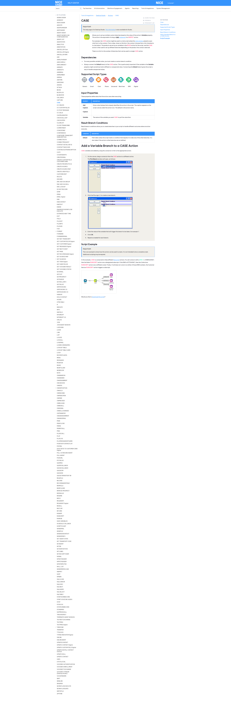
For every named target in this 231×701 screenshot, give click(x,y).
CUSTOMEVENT (62, 174)
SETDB (59, 546)
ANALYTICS (60, 44)
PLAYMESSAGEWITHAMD (64, 441)
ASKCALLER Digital (63, 52)
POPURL (59, 446)
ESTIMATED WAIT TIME (64, 213)
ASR (58, 57)
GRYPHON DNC (61, 287)
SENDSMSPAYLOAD (63, 569)
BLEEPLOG (60, 92)
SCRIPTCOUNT (61, 526)
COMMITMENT (61, 128)
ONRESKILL (60, 406)
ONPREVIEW (61, 400)
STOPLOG (60, 604)
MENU (59, 358)
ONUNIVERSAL (61, 418)
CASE (58, 102)
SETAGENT (60, 544)
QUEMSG (60, 463)
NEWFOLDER (61, 368)
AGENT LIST (60, 39)
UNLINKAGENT (61, 640)
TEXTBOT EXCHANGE (63, 619)
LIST (58, 335)
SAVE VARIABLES (62, 521)
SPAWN (59, 577)
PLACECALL (61, 433)
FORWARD (60, 234)
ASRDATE (60, 67)
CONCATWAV (61, 130)
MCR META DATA (62, 355)
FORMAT (59, 231)
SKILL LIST (60, 566)
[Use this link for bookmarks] (149, 23)
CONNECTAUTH (62, 139)
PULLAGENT (61, 455)
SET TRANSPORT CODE (64, 541)
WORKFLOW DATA (62, 688)
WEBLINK (60, 681)
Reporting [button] (135, 8)
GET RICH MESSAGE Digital (65, 254)
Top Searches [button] (87, 8)
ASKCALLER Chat (62, 49)
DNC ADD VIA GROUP (63, 182)
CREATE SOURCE (62, 166)
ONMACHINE (61, 393)
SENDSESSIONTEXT (63, 534)
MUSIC (59, 365)
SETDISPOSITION (62, 549)
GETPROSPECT (61, 277)
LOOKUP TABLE (62, 347)
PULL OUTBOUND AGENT (64, 453)
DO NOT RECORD (62, 189)
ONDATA (59, 385)
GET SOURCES (61, 259)
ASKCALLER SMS (62, 54)
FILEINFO (60, 224)
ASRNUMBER (61, 75)
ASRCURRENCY (61, 65)
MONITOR (60, 363)
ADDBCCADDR (61, 17)
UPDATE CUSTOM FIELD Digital (66, 647)
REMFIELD (60, 486)
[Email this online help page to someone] (149, 18)
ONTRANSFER (61, 413)
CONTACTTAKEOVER (63, 147)
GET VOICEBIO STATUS (64, 269)
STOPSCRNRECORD (63, 607)
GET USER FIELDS (62, 264)
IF (57, 304)
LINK (58, 332)
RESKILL (59, 506)
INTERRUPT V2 (61, 317)
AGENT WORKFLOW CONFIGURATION (63, 36)
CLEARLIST (60, 123)
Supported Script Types (167, 27)
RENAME (59, 496)
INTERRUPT (60, 315)
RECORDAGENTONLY (63, 483)
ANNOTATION (61, 47)
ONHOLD (60, 390)
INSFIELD (60, 312)
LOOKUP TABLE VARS (63, 350)
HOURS (59, 299)
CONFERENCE (61, 133)
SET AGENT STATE (62, 539)
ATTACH (59, 87)
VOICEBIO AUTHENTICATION (66, 664)
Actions (63, 15)
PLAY (58, 436)
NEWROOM (60, 370)
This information (110, 30)
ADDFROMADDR (62, 28)
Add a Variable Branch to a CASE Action (167, 35)
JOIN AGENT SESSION (63, 325)
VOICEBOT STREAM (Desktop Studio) (63, 672)
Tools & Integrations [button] (147, 8)
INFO (58, 310)
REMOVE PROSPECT (63, 491)
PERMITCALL (61, 428)
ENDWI (59, 207)
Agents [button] (127, 8)
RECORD (59, 480)
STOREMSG (60, 609)
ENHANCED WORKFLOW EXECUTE (64, 210)
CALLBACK (60, 97)
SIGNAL (59, 556)
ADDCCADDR (61, 22)
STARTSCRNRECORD (63, 597)
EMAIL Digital (61, 197)
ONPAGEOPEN (61, 395)
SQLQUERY (60, 589)
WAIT (58, 678)
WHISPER (60, 683)
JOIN (58, 322)
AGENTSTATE (61, 42)
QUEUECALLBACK (62, 468)
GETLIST (59, 274)
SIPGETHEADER (62, 559)
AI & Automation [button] (99, 8)
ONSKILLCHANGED (63, 411)
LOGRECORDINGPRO (63, 345)
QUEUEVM (60, 470)
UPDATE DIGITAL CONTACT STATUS (65, 650)
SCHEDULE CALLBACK (64, 523)
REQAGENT (60, 501)
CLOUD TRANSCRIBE (63, 125)
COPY (59, 152)
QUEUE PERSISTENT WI (64, 475)
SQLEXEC (60, 584)
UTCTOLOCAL (61, 662)
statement (122, 37)
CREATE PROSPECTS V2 (64, 164)
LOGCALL (60, 340)
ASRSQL (59, 77)
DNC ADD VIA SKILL (63, 184)
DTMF (58, 192)
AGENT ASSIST (61, 33)
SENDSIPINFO (61, 536)
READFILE (60, 478)
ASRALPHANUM (62, 59)
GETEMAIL (60, 272)
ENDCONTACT (61, 202)
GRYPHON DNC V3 (62, 292)
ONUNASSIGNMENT (63, 416)
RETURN (59, 511)
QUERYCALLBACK (62, 465)
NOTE (58, 373)
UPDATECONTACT (62, 642)
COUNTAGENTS (62, 155)
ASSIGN (59, 85)
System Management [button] (163, 8)
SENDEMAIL (60, 528)
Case (161, 22)
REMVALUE (60, 493)
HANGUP (59, 294)
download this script (98, 297)
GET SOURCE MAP (62, 256)
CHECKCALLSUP (62, 118)
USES (58, 659)
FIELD (59, 219)
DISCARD (59, 179)
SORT (58, 574)
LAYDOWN (60, 327)
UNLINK (59, 637)
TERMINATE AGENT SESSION (66, 617)
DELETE (59, 176)
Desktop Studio (100, 15)
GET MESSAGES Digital (64, 246)
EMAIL (59, 194)
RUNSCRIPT (60, 516)
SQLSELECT (61, 592)
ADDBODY (60, 20)
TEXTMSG (60, 622)
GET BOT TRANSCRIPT (64, 239)
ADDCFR (59, 25)
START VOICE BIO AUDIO (64, 599)
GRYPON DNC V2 (62, 289)
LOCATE (59, 337)
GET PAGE (60, 251)
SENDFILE (60, 531)
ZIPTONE (59, 694)
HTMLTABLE (60, 302)
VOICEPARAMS (61, 676)
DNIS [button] (141, 260)
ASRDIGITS (60, 70)
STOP (58, 602)
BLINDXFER (60, 95)
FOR (58, 229)
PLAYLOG (60, 438)
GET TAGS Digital (62, 261)
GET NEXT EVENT (62, 249)
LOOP (59, 352)
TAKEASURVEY (61, 614)
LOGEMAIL (60, 342)
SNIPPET (59, 571)
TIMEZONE (60, 627)
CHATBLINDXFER (62, 115)
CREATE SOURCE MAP (64, 169)
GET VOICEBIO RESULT (64, 267)
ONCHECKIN (61, 383)
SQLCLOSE (60, 579)
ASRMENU (60, 72)
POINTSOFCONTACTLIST (65, 443)
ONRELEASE (61, 403)
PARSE (59, 426)
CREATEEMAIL (61, 157)
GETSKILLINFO (61, 282)
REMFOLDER (61, 488)
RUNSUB (59, 518)
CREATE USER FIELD (63, 171)
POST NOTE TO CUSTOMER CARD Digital (67, 449)
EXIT (58, 216)
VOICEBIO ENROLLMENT (64, 667)
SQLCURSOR (61, 582)
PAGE (58, 421)
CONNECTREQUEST (63, 142)
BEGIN (59, 90)
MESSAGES (60, 360)
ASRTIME (59, 80)
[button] (80, 8)
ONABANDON (61, 375)
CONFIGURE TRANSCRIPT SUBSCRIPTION (65, 136)
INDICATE (60, 307)
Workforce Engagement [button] (114, 8)
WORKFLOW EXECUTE (64, 686)
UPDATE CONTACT (62, 656)
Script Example (165, 38)
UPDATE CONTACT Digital (65, 645)
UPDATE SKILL (61, 654)
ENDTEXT (60, 204)
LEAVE (59, 330)
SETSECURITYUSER (63, 554)
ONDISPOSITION (62, 388)
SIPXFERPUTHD (62, 564)
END (58, 199)
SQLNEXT (60, 587)
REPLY (59, 498)
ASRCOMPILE (61, 62)
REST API (59, 508)
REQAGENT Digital (62, 503)
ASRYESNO (60, 82)
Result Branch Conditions (168, 32)
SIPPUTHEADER (62, 561)
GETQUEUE (60, 279)
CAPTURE (60, 100)
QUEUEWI (60, 473)
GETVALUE (60, 284)
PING (58, 431)
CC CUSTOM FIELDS (63, 107)
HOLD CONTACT (62, 297)
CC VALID (60, 113)
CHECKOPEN (61, 120)
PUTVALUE (60, 460)
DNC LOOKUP (61, 187)
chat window (139, 41)
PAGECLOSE (61, 423)
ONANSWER (60, 378)
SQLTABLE (60, 594)
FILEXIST (60, 221)
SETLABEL (60, 551)
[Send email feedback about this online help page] (149, 20)
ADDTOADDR (61, 30)
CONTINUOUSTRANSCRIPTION (66, 150)
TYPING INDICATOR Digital (65, 635)
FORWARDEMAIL (62, 236)
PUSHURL (60, 458)
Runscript (116, 260)
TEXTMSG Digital (62, 625)
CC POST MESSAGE (63, 110)
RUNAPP (59, 513)
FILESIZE (59, 226)
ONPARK (59, 398)
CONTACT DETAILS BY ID (64, 145)
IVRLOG (59, 320)
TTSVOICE (60, 632)
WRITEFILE (60, 691)
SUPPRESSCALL (62, 612)
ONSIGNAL (60, 408)
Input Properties (165, 30)
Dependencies (164, 24)
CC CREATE (60, 105)
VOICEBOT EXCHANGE (64, 669)
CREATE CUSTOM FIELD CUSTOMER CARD (64, 160)
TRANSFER (60, 630)
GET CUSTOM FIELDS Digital (66, 241)
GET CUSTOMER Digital (64, 244)
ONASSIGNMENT (62, 380)
